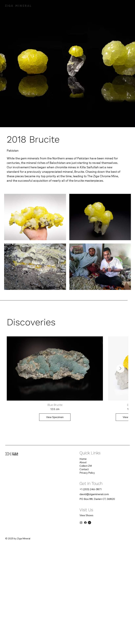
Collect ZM (86, 465)
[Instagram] (81, 522)
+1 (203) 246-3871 (91, 489)
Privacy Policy (87, 472)
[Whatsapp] (89, 522)
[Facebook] (85, 522)
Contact (84, 469)
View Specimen (55, 417)
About (83, 462)
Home (83, 458)
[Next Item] (120, 368)
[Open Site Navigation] (126, 5)
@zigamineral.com (97, 494)
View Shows (86, 515)
